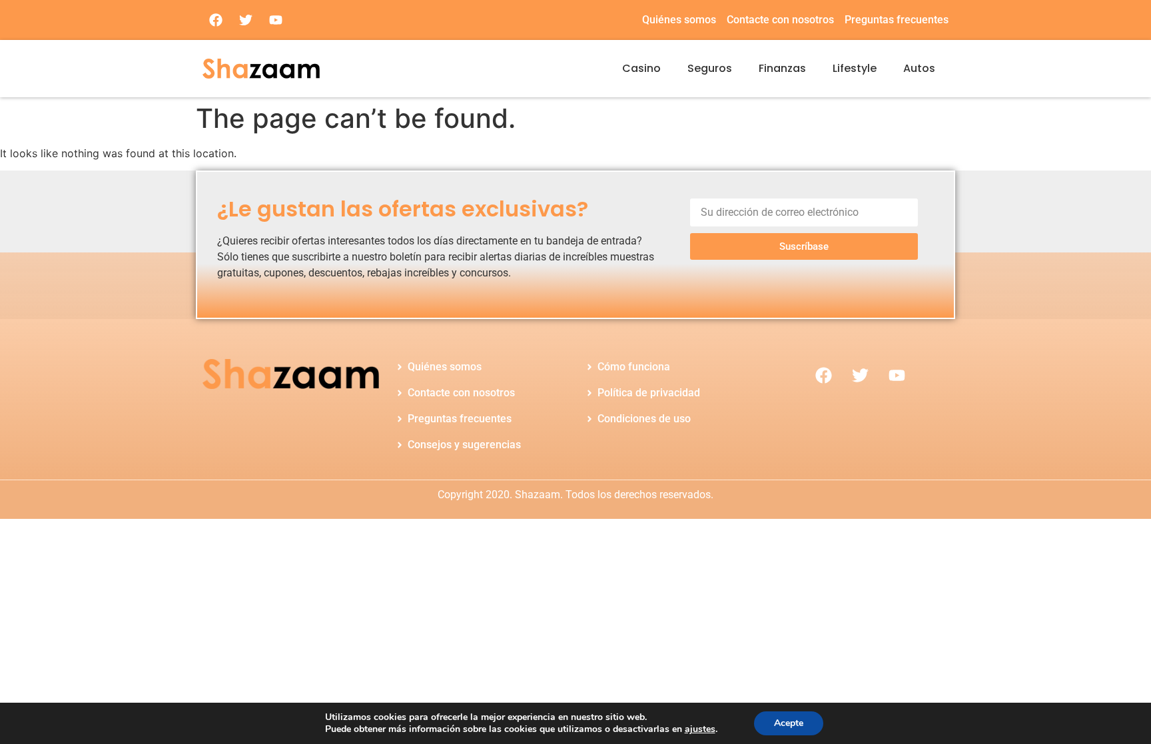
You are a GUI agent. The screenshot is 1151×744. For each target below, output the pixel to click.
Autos (919, 68)
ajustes (700, 729)
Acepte (788, 723)
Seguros (709, 68)
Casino (641, 68)
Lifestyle (855, 68)
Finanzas (782, 68)
